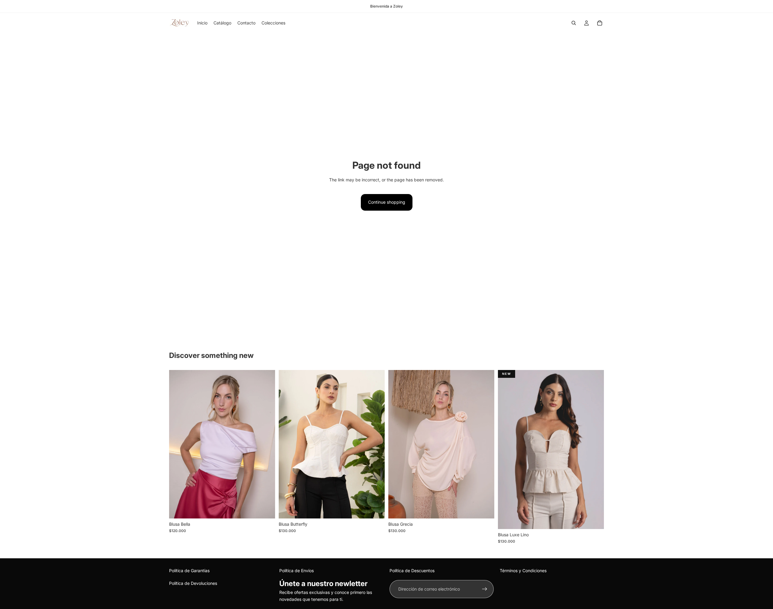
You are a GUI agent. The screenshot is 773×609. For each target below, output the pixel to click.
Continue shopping (386, 202)
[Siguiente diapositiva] (485, 444)
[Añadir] (265, 509)
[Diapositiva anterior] (397, 444)
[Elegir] (375, 509)
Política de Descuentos (412, 570)
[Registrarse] (484, 589)
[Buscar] (573, 23)
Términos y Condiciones (523, 570)
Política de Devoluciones (193, 583)
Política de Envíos (296, 570)
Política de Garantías (189, 570)
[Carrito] (599, 23)
